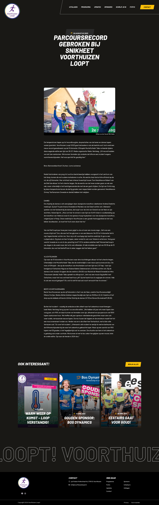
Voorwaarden (135, 502)
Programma (86, 7)
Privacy (126, 502)
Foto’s (132, 7)
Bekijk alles (133, 364)
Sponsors (108, 7)
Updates (97, 7)
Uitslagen (73, 7)
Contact (147, 7)
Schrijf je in (121, 7)
